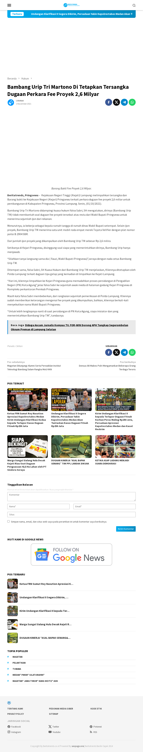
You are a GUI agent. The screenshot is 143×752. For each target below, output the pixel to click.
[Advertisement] (71, 44)
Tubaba (17, 668)
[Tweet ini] (116, 102)
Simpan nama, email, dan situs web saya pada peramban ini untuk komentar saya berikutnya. (59, 521)
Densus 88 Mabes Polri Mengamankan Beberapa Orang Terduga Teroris (107, 365)
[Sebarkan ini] (108, 102)
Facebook (16, 726)
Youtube (56, 732)
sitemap (53, 713)
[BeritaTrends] (71, 4)
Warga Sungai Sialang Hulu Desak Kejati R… (46, 624)
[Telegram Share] (124, 102)
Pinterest (97, 726)
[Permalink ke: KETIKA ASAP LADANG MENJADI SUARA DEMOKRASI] (115, 446)
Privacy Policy (15, 713)
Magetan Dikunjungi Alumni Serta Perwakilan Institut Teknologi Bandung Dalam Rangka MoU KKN (34, 365)
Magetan (17, 656)
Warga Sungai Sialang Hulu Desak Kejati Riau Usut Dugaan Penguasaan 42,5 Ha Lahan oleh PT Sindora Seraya (26, 465)
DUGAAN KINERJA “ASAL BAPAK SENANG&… (45, 637)
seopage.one (78, 746)
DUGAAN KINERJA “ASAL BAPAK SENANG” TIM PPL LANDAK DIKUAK (70, 462)
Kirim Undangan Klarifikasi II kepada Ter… (44, 610)
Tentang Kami (15, 708)
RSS (95, 732)
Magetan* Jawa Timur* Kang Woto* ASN (35, 681)
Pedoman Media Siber (61, 708)
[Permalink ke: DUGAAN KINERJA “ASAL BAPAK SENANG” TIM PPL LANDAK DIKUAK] (71, 446)
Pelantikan (19, 662)
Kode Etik (96, 708)
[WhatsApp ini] (132, 102)
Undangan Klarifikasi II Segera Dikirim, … (44, 597)
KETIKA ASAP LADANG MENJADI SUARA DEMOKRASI (112, 462)
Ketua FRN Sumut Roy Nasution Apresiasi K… (46, 584)
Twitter (55, 726)
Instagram (16, 732)
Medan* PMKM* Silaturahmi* (28, 674)
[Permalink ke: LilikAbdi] (10, 101)
